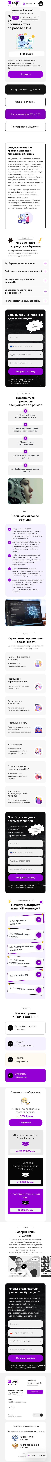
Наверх (36, 1415)
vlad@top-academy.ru (17, 1402)
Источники (25, 1453)
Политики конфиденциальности (20, 382)
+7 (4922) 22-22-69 (15, 1393)
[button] (29, 3)
